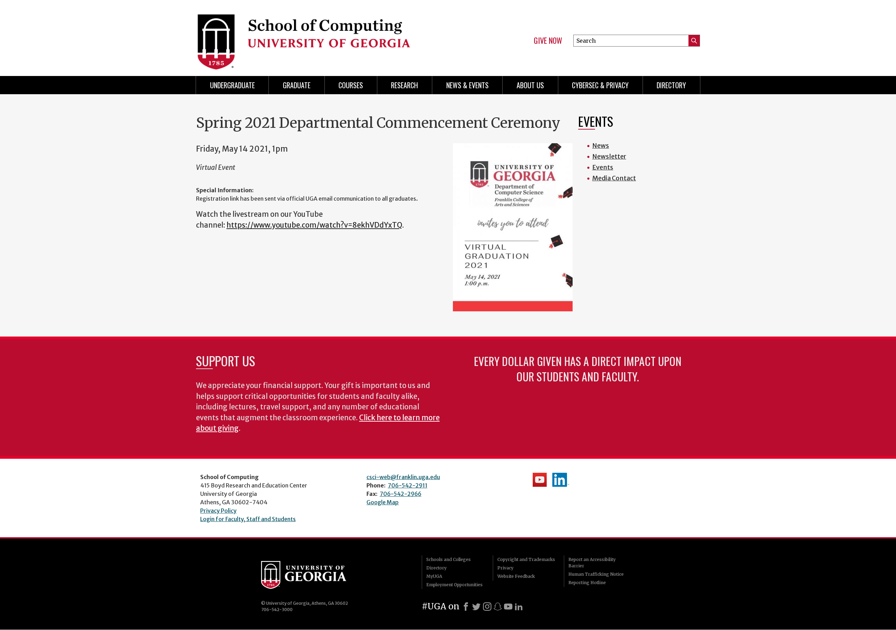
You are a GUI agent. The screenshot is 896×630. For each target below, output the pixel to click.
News (600, 145)
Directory (671, 85)
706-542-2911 (407, 485)
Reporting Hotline (587, 582)
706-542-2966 (400, 493)
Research (404, 85)
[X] (476, 606)
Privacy (505, 567)
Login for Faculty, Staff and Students (248, 518)
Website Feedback (516, 576)
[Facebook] (466, 606)
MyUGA (434, 576)
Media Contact (614, 178)
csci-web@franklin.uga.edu (403, 476)
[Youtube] (508, 606)
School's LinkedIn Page (560, 480)
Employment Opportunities (454, 584)
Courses (350, 85)
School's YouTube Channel (540, 480)
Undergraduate (232, 85)
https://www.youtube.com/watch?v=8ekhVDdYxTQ (314, 225)
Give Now (548, 40)
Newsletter (609, 156)
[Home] (318, 35)
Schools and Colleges (448, 559)
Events (602, 167)
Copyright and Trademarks (526, 559)
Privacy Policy (218, 510)
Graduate (296, 85)
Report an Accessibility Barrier (592, 562)
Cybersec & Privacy (600, 85)
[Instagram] (487, 606)
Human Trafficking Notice (596, 574)
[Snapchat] (497, 606)
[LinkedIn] (518, 606)
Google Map (382, 502)
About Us (530, 85)
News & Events (467, 85)
